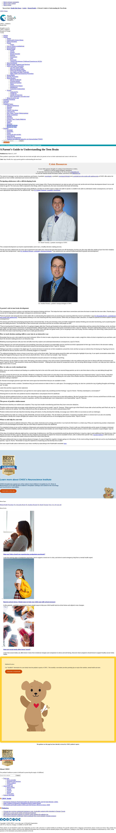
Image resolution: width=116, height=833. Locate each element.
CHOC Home (4, 11)
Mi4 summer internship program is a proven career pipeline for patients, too (25, 814)
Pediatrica (5, 808)
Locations (10, 784)
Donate (9, 789)
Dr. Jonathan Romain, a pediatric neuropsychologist (36, 251)
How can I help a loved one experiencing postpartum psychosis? (24, 554)
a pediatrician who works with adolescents (85, 176)
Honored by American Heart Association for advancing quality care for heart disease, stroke (30, 802)
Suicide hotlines (98, 434)
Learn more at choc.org (8, 491)
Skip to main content (9, 3)
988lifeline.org (76, 173)
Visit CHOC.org (8, 786)
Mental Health (32, 8)
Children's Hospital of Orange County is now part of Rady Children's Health (20, 145)
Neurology (11, 504)
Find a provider (11, 780)
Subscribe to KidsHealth (13, 671)
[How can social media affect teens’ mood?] (18, 646)
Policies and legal (8, 795)
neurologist (48, 176)
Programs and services (14, 781)
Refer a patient (11, 783)
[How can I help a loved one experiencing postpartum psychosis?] (18, 551)
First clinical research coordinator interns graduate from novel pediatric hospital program (29, 816)
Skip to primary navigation (11, 2)
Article (24, 8)
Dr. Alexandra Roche (19, 504)
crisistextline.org (74, 172)
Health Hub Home (16, 8)
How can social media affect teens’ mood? (16, 649)
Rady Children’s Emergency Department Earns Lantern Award (22, 803)
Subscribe (6, 142)
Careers (9, 790)
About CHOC (11, 787)
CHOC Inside (6, 798)
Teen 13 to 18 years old (55, 504)
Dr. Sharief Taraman (43, 504)
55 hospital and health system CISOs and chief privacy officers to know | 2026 (26, 805)
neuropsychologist (64, 176)
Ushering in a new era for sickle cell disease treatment (19, 813)
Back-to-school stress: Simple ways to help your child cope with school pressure (29, 602)
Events (9, 792)
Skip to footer (7, 5)
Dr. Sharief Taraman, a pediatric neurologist (47, 190)
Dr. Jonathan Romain (31, 504)
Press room (10, 793)
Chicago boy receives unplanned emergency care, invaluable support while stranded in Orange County (34, 811)
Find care (6, 778)
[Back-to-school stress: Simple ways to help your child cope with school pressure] (18, 598)
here (65, 443)
